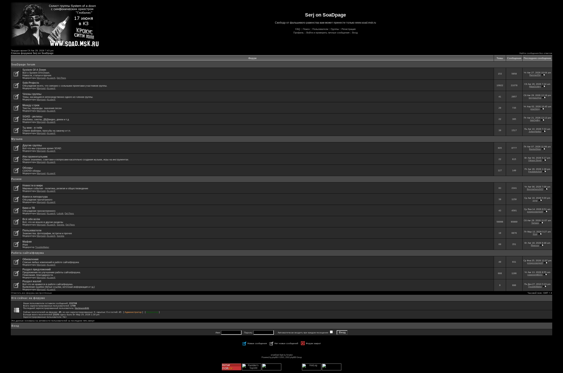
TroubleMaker (42, 247)
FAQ (297, 29)
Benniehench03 (535, 189)
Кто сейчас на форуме (28, 298)
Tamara (535, 223)
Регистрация (349, 29)
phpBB (275, 357)
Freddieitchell (535, 171)
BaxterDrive (535, 149)
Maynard (41, 78)
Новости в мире (32, 185)
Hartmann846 (82, 308)
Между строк (30, 105)
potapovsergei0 (535, 211)
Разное (16, 179)
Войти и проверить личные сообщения (327, 32)
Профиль (298, 32)
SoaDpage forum (23, 64)
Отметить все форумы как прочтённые (31, 293)
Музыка (17, 139)
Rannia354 (535, 75)
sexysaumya (535, 97)
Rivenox (535, 245)
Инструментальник (35, 156)
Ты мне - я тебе (32, 127)
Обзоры (27, 167)
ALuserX (51, 78)
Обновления (30, 259)
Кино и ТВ (28, 208)
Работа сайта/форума (27, 252)
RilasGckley (535, 86)
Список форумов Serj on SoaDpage (32, 53)
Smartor (289, 355)
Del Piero (61, 78)
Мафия (27, 241)
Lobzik (60, 213)
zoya (535, 200)
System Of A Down (34, 69)
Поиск (306, 29)
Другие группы (32, 145)
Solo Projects (30, 82)
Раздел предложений (36, 269)
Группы (335, 29)
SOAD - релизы (32, 116)
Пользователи (320, 29)
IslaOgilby (535, 120)
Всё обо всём (31, 219)
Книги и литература (35, 196)
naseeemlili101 (535, 274)
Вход (355, 32)
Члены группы (31, 94)
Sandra (60, 224)
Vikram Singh (535, 160)
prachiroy (535, 109)
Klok (535, 234)
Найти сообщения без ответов (535, 53)
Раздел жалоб (31, 281)
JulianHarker (535, 131)
